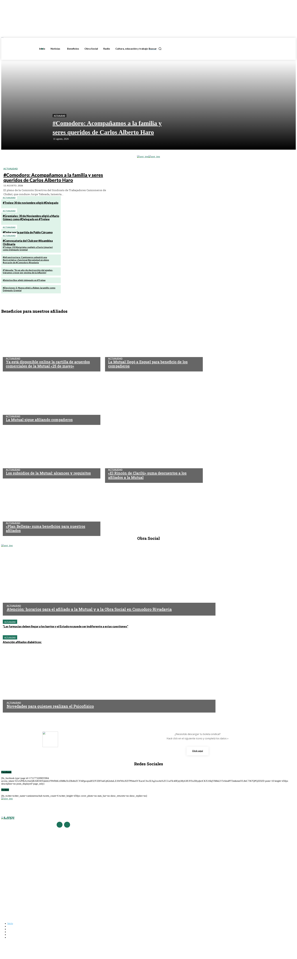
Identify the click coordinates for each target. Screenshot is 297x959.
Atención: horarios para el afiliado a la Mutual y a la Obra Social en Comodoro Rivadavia (89, 609)
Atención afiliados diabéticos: (22, 642)
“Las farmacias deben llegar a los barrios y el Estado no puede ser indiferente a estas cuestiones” (65, 626)
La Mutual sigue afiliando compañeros (19, 888)
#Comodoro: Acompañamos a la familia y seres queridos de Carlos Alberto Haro (53, 177)
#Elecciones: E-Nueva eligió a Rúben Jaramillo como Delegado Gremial (29, 289)
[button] (155, 48)
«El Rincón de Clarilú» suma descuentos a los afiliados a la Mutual (32, 896)
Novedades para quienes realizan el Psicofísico (50, 706)
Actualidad (59, 116)
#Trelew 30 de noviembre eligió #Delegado (30, 202)
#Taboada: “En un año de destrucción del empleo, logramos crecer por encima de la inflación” (28, 271)
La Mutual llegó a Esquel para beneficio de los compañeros (29, 883)
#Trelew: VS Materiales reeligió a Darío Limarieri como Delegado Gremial (28, 248)
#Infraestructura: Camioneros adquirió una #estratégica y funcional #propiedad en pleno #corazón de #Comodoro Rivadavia (26, 260)
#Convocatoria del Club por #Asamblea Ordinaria (24, 869)
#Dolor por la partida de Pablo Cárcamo (28, 232)
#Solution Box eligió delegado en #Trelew (24, 280)
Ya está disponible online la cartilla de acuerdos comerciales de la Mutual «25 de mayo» (42, 879)
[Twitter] (67, 825)
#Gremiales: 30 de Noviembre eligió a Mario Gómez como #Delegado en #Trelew (31, 217)
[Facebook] (59, 825)
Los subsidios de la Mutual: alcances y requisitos (24, 892)
